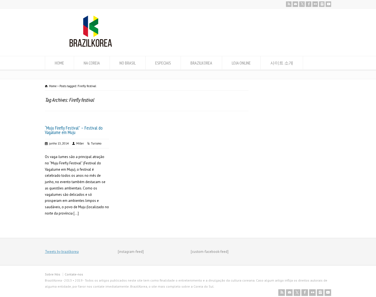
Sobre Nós (52, 274)
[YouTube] (328, 4)
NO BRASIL (127, 63)
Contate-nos (74, 274)
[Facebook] (308, 4)
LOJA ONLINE (241, 63)
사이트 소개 (281, 63)
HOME (59, 63)
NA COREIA (92, 63)
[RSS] (288, 4)
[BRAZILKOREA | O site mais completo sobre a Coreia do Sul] (90, 45)
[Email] (295, 4)
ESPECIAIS (163, 63)
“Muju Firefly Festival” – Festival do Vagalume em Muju (74, 130)
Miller (80, 143)
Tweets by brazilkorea (62, 251)
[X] (302, 4)
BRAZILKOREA (201, 63)
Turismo (96, 143)
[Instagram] (322, 4)
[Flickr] (315, 4)
